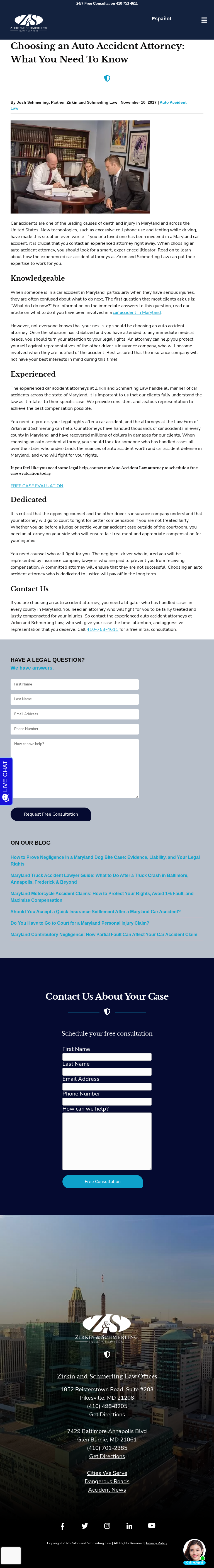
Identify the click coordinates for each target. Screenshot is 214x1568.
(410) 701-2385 (107, 1448)
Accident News (107, 1490)
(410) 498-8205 (107, 1406)
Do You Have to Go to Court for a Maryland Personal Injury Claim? (80, 923)
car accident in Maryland (137, 312)
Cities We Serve (107, 1473)
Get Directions (107, 1414)
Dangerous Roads (107, 1481)
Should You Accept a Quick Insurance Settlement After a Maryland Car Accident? (96, 912)
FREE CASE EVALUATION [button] (37, 486)
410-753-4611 (102, 629)
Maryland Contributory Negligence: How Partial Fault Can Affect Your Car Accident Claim (104, 935)
